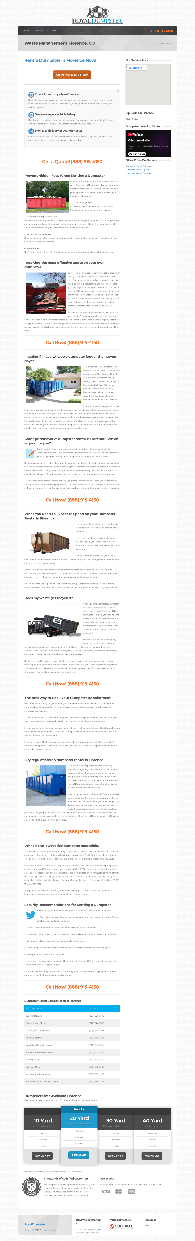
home (155, 43)
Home (26, 30)
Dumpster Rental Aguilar (137, 169)
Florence (165, 43)
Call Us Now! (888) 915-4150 (72, 74)
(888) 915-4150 (161, 31)
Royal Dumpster (35, 1224)
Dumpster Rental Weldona (138, 173)
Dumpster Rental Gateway (138, 166)
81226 (129, 119)
